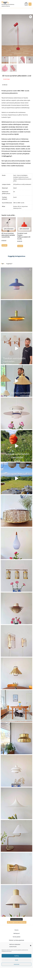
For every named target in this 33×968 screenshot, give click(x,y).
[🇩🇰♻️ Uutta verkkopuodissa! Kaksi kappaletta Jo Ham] (16, 901)
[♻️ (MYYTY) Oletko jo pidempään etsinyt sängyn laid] (16, 868)
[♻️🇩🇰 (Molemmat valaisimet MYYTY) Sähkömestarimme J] (16, 381)
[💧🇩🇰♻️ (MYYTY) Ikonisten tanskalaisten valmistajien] (16, 543)
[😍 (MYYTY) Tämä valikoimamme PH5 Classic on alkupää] (16, 413)
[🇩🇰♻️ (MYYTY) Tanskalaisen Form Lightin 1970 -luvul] (16, 771)
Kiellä (16, 960)
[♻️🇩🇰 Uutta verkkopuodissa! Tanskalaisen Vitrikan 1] (16, 511)
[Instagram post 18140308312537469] (16, 478)
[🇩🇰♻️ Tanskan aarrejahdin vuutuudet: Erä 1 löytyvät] (16, 446)
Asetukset (16, 964)
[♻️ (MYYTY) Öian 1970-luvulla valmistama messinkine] (16, 836)
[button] (30, 945)
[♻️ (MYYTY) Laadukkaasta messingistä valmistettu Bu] (16, 738)
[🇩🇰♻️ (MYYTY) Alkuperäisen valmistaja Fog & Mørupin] (16, 803)
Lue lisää (4, 245)
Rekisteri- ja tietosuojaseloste (16, 940)
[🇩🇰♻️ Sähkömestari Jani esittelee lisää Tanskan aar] (16, 348)
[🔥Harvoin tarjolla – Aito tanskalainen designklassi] (16, 608)
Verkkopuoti (16, 933)
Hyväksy (16, 955)
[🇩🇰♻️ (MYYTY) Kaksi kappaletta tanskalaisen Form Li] (16, 283)
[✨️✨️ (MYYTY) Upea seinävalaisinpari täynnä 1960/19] (16, 641)
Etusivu (16, 930)
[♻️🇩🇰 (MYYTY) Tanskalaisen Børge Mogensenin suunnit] (16, 706)
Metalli (15, 188)
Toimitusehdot (16, 937)
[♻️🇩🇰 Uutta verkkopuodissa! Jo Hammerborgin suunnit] (16, 673)
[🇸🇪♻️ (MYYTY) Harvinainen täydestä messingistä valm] (16, 316)
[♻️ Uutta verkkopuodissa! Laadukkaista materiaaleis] (16, 576)
